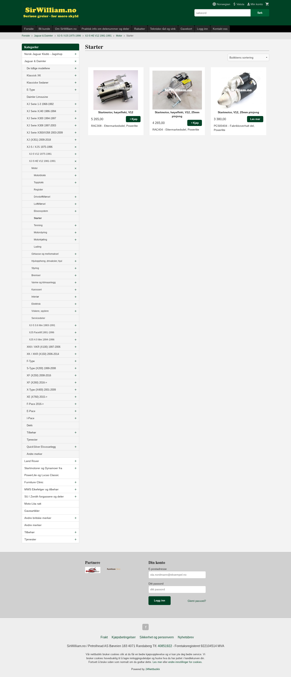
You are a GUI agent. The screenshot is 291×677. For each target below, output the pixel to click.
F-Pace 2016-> (35, 403)
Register (38, 189)
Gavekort (186, 28)
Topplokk (39, 182)
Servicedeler (38, 318)
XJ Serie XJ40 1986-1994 (41, 111)
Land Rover (31, 461)
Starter (38, 218)
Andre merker (34, 453)
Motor (34, 168)
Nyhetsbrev (186, 637)
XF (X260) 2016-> (37, 382)
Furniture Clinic (33, 482)
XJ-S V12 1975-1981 (40, 154)
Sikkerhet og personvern (157, 637)
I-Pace (30, 418)
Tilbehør (31, 432)
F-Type (31, 361)
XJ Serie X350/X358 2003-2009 (45, 132)
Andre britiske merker (37, 518)
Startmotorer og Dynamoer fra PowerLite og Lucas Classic (43, 472)
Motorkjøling (40, 239)
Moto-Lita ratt (32, 503)
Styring (35, 268)
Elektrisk (36, 303)
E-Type (31, 89)
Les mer (158, 662)
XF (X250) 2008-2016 (39, 375)
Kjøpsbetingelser (124, 637)
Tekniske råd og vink (163, 28)
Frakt (104, 637)
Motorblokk (40, 175)
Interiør (35, 296)
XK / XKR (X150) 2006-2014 (43, 353)
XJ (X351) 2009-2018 (39, 139)
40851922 (165, 646)
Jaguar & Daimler (35, 61)
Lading (37, 246)
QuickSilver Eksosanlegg (41, 446)
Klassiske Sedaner (37, 82)
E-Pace (31, 411)
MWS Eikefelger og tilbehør (41, 489)
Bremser (36, 275)
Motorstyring (40, 232)
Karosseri (36, 289)
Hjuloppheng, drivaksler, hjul (46, 261)
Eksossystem (41, 211)
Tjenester (32, 439)
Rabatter (139, 28)
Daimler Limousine (37, 96)
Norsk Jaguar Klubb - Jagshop (43, 54)
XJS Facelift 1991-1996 (41, 332)
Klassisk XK (34, 75)
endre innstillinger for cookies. (185, 662)
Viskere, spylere (40, 311)
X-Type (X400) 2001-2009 (41, 389)
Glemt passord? (197, 600)
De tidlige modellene (38, 68)
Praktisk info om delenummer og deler (105, 28)
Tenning (38, 225)
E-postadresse (157, 568)
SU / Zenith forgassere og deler (44, 496)
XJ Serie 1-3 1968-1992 (40, 104)
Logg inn (202, 28)
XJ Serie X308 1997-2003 (41, 125)
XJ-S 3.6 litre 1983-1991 (42, 325)
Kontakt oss (220, 28)
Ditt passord (156, 583)
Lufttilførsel (40, 204)
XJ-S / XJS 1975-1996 (39, 146)
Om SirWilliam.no (66, 28)
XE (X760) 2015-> (37, 396)
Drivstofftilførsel (42, 196)
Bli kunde (44, 28)
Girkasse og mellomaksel (45, 254)
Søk (259, 12)
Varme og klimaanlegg (43, 282)
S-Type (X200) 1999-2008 (41, 368)
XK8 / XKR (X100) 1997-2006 (43, 346)
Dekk (30, 425)
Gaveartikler (32, 510)
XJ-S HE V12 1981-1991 (42, 161)
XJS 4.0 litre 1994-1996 (41, 339)
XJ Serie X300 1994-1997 (41, 118)
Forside (29, 28)
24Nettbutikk (153, 669)
